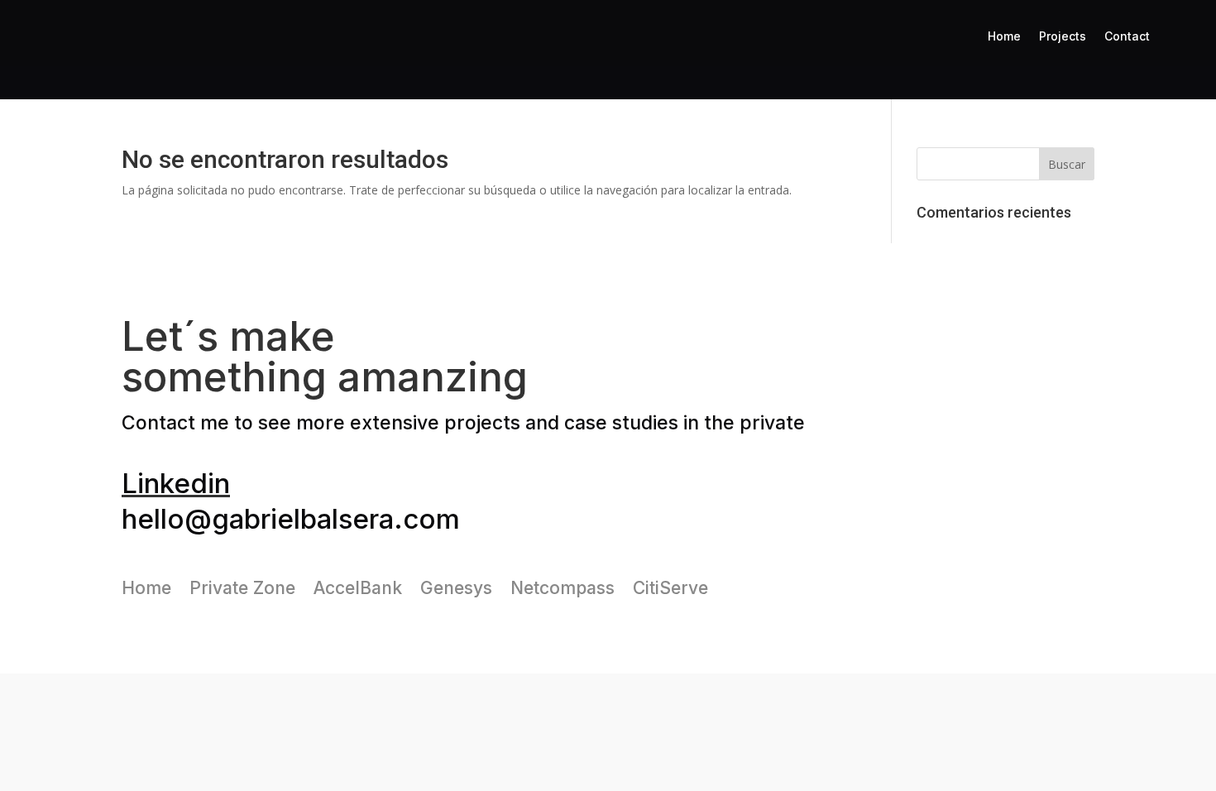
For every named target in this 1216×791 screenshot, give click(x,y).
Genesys (456, 586)
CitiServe (670, 586)
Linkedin (176, 483)
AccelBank (358, 586)
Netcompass (562, 586)
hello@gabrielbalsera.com (291, 518)
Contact (1127, 37)
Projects (1062, 37)
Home (1004, 37)
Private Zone (242, 586)
